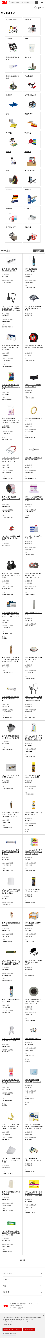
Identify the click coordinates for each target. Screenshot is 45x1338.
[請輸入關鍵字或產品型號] (36, 2)
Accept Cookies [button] (29, 1329)
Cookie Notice (7, 1324)
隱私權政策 (20, 1304)
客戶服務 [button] (6, 1292)
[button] (9, 1333)
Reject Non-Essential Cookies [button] (12, 1329)
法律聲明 (13, 1304)
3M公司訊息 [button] (7, 1273)
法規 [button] (4, 1286)
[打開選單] (42, 3)
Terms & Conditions (31, 1304)
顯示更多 (22, 1260)
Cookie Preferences (16, 1305)
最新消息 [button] (6, 1279)
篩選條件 (38, 251)
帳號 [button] (39, 8)
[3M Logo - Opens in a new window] (4, 2)
